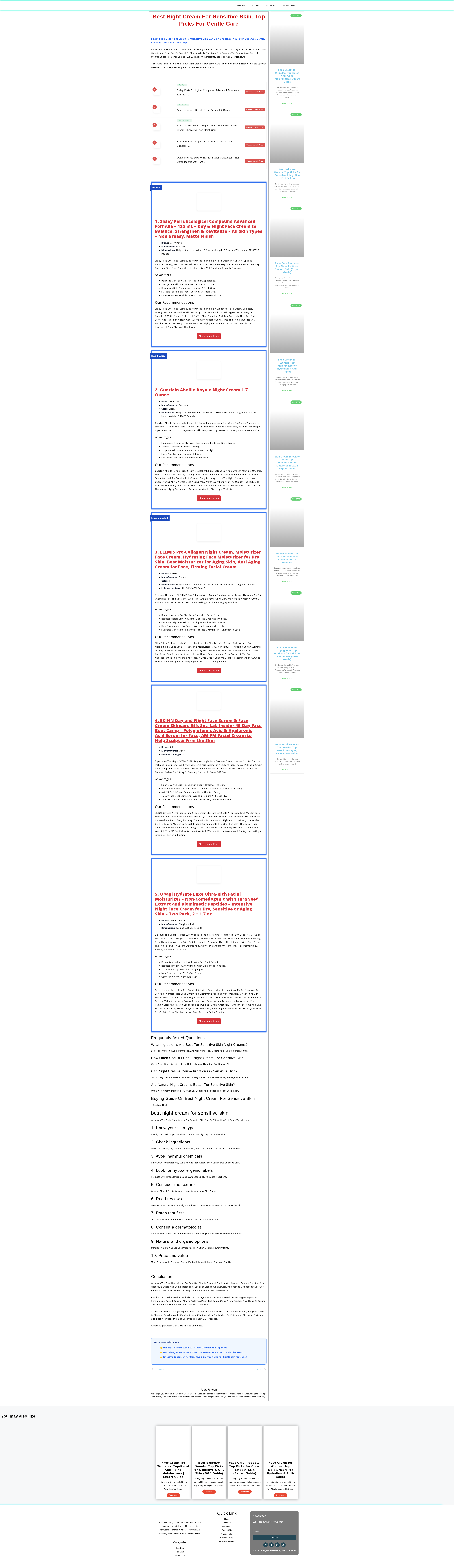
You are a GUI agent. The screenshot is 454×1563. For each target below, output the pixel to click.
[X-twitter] (283, 1544)
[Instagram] (277, 1544)
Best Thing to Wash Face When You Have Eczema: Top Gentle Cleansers (202, 1352)
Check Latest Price (254, 92)
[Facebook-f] (271, 1544)
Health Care (270, 6)
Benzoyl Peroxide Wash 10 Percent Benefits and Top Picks (195, 1348)
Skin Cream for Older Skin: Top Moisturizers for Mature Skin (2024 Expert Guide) (287, 462)
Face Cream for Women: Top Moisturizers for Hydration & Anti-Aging (287, 365)
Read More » (287, 103)
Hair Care (255, 6)
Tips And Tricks (288, 6)
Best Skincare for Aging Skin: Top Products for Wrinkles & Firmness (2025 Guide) (287, 653)
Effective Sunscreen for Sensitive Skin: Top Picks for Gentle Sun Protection (205, 1357)
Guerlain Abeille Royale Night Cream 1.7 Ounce (204, 110)
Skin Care (240, 6)
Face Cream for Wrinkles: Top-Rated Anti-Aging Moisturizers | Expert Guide (287, 75)
